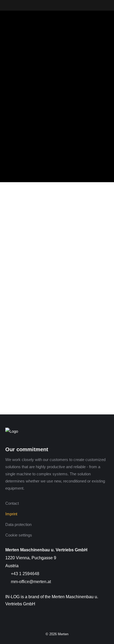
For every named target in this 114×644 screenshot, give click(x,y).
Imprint (11, 514)
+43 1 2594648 (24, 573)
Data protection (18, 524)
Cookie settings (18, 535)
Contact (12, 503)
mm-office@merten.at (30, 581)
